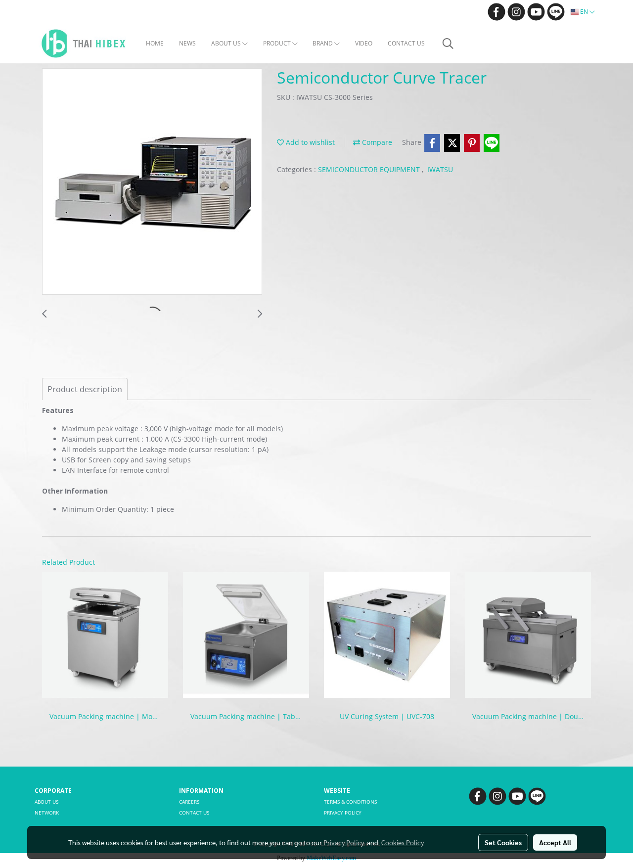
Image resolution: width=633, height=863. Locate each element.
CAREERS (189, 801)
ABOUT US (226, 43)
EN (584, 11)
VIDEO (363, 43)
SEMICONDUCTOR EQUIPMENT (370, 169)
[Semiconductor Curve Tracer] (152, 182)
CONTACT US (406, 43)
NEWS (187, 43)
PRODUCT (277, 43)
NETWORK (47, 812)
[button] (448, 43)
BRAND (323, 43)
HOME (155, 43)
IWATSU (440, 169)
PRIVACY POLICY (343, 812)
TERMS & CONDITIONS (350, 801)
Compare (376, 142)
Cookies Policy (402, 842)
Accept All (555, 842)
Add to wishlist (309, 142)
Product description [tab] (84, 389)
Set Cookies (503, 842)
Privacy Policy (343, 842)
